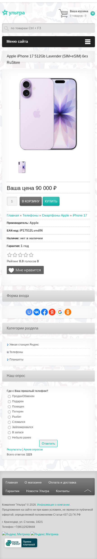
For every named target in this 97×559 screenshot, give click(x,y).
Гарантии (12, 491)
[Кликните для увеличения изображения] (48, 114)
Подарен (18, 401)
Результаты (14, 449)
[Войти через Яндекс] (52, 312)
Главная (12, 482)
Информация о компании (53, 504)
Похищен (18, 406)
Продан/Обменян (23, 396)
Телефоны (16, 352)
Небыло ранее (21, 437)
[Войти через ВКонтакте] (36, 312)
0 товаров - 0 (79, 13)
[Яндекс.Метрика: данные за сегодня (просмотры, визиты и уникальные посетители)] (44, 534)
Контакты (62, 491)
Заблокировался (22, 427)
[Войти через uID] (29, 312)
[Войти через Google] (60, 312)
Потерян (17, 411)
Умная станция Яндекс (24, 344)
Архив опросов (33, 449)
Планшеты (16, 359)
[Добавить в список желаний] (25, 270)
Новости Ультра (37, 491)
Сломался (18, 422)
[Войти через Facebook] (44, 312)
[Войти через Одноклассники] (68, 312)
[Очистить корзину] (92, 13)
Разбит (16, 416)
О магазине (33, 482)
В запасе (18, 432)
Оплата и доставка (62, 482)
